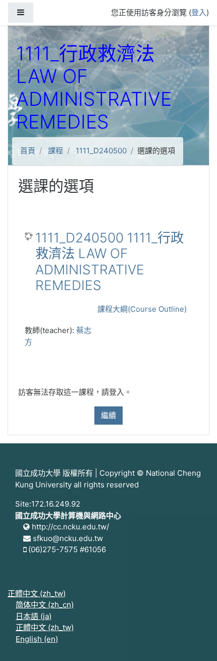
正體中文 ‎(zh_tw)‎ (37, 593)
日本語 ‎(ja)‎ (33, 616)
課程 (55, 150)
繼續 (108, 415)
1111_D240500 (101, 150)
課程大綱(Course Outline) (142, 309)
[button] (194, 639)
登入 (198, 12)
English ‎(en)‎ (37, 639)
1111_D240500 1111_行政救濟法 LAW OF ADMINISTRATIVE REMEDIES (109, 262)
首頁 (27, 150)
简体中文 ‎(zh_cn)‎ (45, 604)
